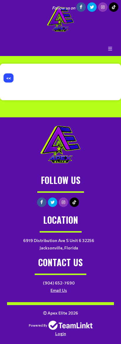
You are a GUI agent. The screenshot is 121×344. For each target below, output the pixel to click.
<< (8, 77)
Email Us (59, 290)
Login (60, 333)
